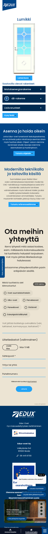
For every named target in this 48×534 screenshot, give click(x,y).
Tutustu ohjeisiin (23, 153)
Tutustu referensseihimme (23, 204)
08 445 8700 (25, 455)
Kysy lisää (9, 115)
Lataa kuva (23, 78)
